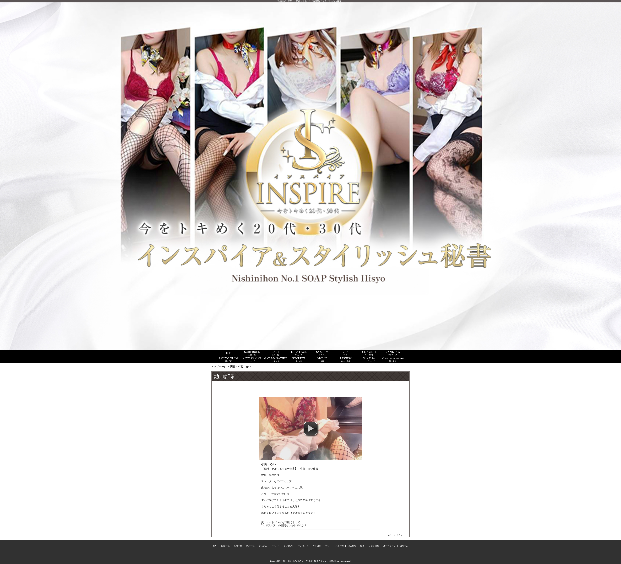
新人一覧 (250, 546)
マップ (328, 546)
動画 (232, 366)
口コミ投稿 (374, 546)
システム (263, 546)
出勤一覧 (225, 546)
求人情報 (352, 546)
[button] (310, 428)
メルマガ (339, 546)
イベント (275, 546)
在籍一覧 (238, 546)
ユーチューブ (389, 546)
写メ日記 (317, 546)
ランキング (303, 546)
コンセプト (288, 546)
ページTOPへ (395, 535)
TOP (228, 353)
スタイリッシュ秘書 (323, 561)
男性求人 (404, 546)
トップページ (219, 366)
